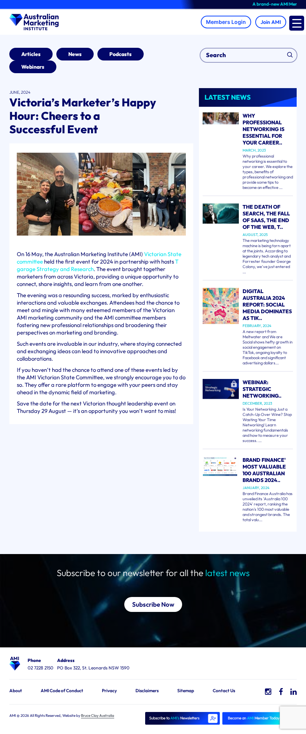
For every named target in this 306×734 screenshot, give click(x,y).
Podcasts (120, 54)
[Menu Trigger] (296, 23)
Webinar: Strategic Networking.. (262, 389)
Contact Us (224, 690)
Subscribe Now (153, 604)
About (15, 690)
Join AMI (270, 22)
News (75, 54)
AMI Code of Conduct (62, 690)
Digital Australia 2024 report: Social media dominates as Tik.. (267, 304)
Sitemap (185, 690)
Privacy (109, 690)
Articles (31, 54)
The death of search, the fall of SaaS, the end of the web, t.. (266, 216)
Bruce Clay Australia (97, 715)
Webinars (32, 66)
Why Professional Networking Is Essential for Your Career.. (263, 129)
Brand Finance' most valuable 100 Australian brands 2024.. (264, 470)
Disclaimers (147, 690)
